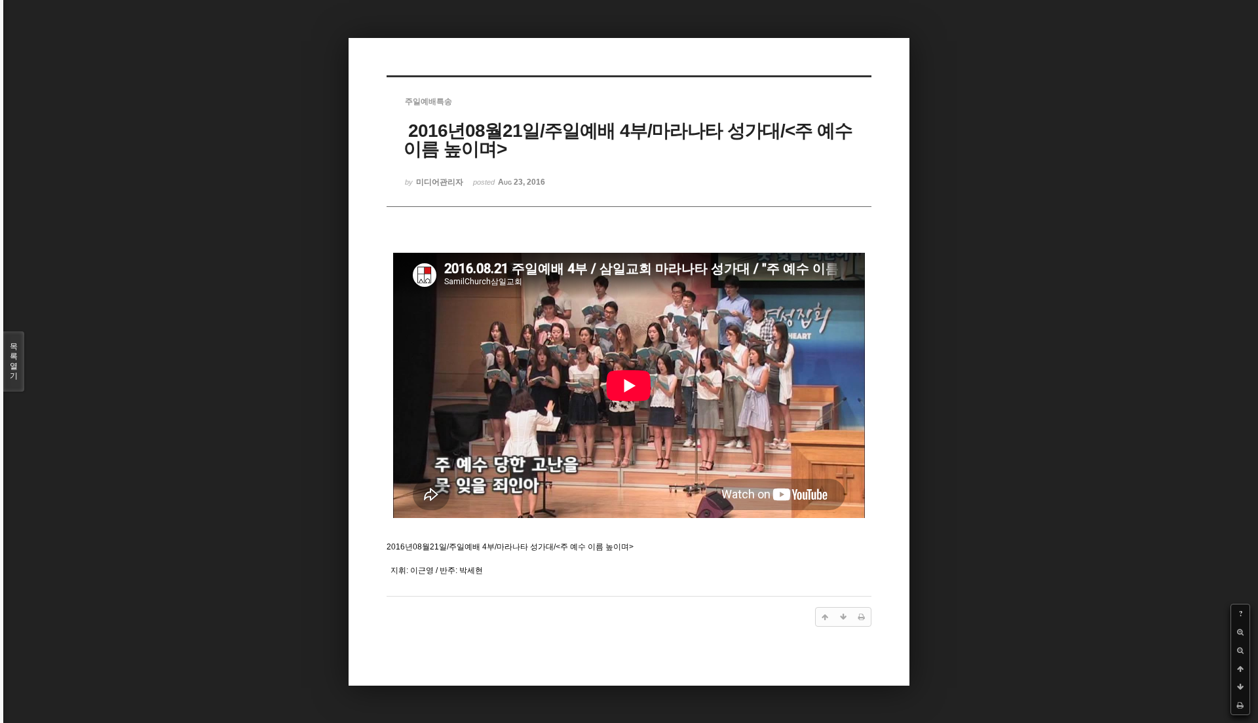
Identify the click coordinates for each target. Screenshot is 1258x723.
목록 (14, 361)
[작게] (1240, 650)
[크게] (1240, 632)
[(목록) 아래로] (1240, 687)
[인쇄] (1240, 705)
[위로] (1240, 668)
